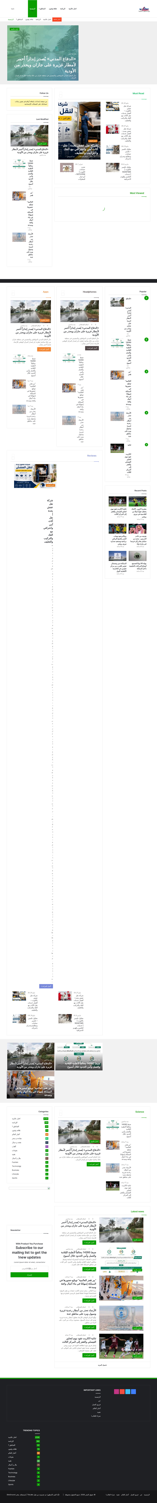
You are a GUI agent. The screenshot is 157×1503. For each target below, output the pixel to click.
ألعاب (84, 93)
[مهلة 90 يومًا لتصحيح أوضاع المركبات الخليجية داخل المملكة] (137, 556)
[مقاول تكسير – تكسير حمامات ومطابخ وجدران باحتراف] (112, 149)
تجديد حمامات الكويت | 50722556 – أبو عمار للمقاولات (80, 173)
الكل (70, 93)
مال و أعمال (116, 93)
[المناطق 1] (144, 9)
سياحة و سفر (97, 93)
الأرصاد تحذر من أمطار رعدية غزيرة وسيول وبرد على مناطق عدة (31, 416)
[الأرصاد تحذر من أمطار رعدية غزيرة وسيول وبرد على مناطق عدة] (19, 237)
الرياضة (62, 9)
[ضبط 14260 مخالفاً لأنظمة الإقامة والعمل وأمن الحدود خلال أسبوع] (19, 164)
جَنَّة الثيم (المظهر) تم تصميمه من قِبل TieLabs (43, 1495)
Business (15, 1170)
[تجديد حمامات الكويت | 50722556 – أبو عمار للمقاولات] (67, 167)
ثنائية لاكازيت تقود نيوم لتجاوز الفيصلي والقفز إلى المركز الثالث (128, 458)
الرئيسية (32, 9)
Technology (16, 1166)
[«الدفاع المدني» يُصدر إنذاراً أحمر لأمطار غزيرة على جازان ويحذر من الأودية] (42, 53)
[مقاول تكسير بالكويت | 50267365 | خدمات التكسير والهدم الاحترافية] (112, 167)
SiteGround (11, 1495)
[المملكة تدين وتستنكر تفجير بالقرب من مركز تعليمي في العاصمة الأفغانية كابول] (117, 556)
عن (99, 1401)
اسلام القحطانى (83, 156)
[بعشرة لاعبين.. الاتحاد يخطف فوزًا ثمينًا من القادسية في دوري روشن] (137, 501)
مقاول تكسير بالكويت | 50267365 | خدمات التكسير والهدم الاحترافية (126, 173)
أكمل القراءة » (44, 349)
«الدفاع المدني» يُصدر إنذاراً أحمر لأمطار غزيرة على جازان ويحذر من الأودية (45, 64)
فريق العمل (96, 1405)
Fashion (14, 1162)
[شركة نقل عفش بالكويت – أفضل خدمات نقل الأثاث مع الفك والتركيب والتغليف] (112, 106)
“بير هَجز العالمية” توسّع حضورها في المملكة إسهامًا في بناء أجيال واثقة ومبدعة (33, 1091)
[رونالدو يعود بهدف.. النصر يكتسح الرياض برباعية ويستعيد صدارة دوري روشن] (117, 529)
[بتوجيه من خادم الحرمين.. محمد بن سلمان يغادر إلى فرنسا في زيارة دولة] (137, 529)
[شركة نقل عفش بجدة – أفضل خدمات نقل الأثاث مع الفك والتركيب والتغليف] (112, 129)
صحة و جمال (107, 93)
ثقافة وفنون (53, 9)
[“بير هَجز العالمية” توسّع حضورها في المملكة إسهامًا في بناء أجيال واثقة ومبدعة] (19, 196)
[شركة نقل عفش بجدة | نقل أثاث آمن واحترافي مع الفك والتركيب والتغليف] (79, 131)
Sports (14, 1178)
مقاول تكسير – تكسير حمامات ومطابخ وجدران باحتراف (125, 154)
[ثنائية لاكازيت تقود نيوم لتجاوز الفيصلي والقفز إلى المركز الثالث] (117, 448)
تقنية (89, 93)
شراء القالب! (96, 1416)
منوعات (124, 93)
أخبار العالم (77, 93)
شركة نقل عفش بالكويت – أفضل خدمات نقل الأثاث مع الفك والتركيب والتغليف (126, 113)
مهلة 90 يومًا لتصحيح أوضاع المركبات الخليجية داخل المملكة (137, 566)
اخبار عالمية (73, 9)
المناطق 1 (42, 9)
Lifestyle (14, 1174)
